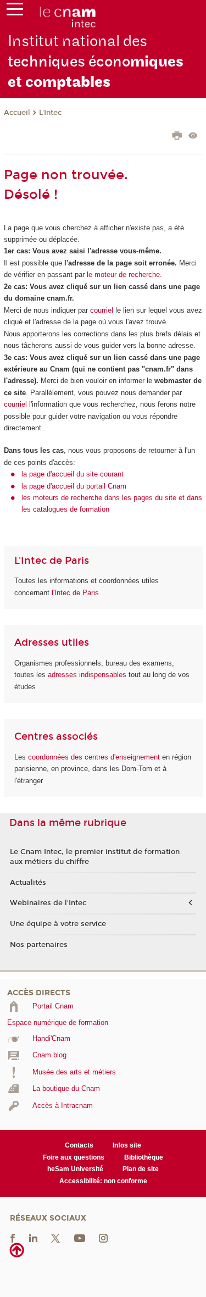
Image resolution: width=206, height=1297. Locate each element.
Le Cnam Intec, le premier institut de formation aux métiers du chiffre (95, 856)
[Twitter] (55, 1238)
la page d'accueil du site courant (72, 474)
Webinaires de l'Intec (48, 903)
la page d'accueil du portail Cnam (73, 486)
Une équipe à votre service (58, 923)
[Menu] (14, 11)
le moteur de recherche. (123, 274)
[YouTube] (80, 1238)
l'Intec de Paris (75, 593)
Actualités (28, 882)
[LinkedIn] (33, 1238)
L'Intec (50, 112)
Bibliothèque (143, 1157)
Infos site (127, 1145)
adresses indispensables (87, 674)
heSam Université (75, 1169)
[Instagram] (103, 1238)
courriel (101, 310)
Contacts (79, 1145)
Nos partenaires (39, 944)
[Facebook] (12, 1238)
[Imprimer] (177, 136)
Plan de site (141, 1169)
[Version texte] (193, 136)
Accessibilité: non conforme (103, 1181)
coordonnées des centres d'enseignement (95, 757)
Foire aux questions (73, 1157)
